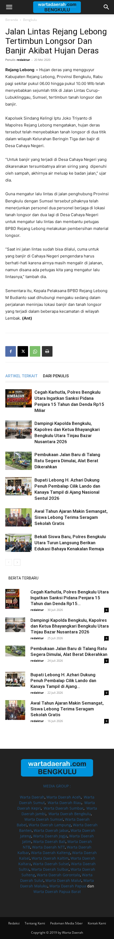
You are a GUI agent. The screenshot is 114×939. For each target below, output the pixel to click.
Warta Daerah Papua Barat (57, 891)
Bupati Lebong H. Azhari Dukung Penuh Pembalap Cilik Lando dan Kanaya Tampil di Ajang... (63, 680)
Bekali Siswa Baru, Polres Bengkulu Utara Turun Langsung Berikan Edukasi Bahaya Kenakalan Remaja (70, 542)
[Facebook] (10, 351)
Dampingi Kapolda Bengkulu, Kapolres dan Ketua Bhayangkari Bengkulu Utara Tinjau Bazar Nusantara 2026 (69, 626)
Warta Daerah (32, 797)
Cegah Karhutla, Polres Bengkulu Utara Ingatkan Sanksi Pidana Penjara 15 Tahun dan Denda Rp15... (69, 597)
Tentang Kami (35, 923)
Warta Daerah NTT (48, 847)
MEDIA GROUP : (57, 785)
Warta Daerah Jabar (51, 830)
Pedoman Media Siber (66, 923)
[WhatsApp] (35, 351)
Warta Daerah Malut (63, 880)
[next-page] (17, 562)
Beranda (11, 19)
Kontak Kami (97, 923)
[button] (9, 7)
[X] (22, 351)
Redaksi (14, 923)
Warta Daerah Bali (49, 841)
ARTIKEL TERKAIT (21, 376)
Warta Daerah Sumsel (43, 819)
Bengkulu (30, 19)
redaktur (23, 60)
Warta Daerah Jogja (50, 835)
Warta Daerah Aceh (63, 797)
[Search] (106, 7)
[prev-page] (8, 562)
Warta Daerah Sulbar (50, 869)
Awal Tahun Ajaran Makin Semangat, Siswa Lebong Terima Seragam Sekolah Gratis (71, 517)
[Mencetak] (47, 351)
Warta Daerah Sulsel (51, 863)
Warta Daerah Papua (67, 885)
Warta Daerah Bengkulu (70, 813)
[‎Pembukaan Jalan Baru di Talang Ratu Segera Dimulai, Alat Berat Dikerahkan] (18, 461)
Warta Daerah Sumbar (64, 808)
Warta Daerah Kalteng (50, 852)
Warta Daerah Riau (64, 802)
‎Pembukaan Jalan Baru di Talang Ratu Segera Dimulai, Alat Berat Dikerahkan (67, 460)
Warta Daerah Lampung (50, 824)
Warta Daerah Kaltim (50, 858)
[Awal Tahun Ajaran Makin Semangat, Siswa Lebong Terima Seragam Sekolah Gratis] (18, 517)
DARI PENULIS (56, 376)
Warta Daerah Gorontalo (58, 874)
